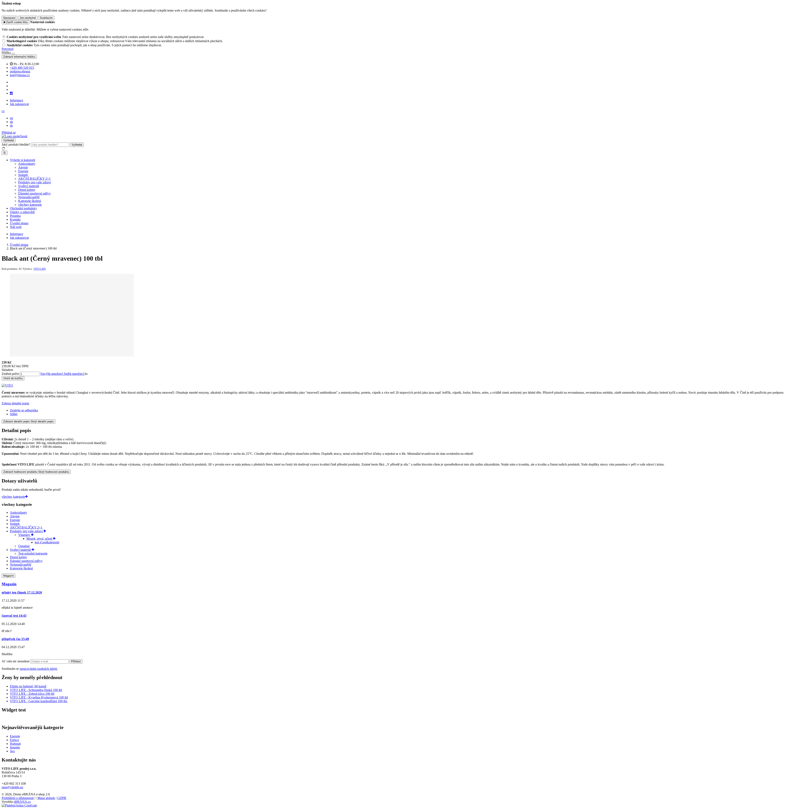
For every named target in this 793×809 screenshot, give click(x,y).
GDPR (61, 798)
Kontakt (15, 219)
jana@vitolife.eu (12, 787)
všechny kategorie (30, 204)
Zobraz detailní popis (15, 403)
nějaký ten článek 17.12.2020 (22, 592)
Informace (16, 100)
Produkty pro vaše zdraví (34, 182)
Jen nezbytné (28, 17)
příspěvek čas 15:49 (15, 639)
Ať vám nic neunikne (16, 661)
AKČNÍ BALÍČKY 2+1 (34, 178)
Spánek (23, 175)
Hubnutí (15, 743)
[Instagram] (11, 93)
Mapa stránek (46, 798)
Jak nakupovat (19, 104)
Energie (23, 171)
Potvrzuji (7, 49)
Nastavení (9, 17)
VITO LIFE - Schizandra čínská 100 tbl (36, 690)
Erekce (14, 740)
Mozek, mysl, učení (39, 538)
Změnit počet (10, 373)
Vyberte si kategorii (22, 160)
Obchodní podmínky (23, 208)
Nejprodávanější (28, 197)
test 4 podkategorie (47, 542)
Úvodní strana (19, 223)
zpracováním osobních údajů (38, 668)
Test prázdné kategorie (32, 553)
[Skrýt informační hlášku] (13, 53)
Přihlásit (76, 661)
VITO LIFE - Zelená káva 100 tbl (32, 693)
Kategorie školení (29, 201)
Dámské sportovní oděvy (34, 193)
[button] (3, 111)
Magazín (8, 575)
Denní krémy (26, 189)
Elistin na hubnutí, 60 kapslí (28, 686)
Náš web (15, 227)
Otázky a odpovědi (22, 212)
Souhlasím (46, 17)
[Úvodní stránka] (14, 136)
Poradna (15, 215)
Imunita (15, 747)
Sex (12, 751)
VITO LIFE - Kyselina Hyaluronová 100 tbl (39, 697)
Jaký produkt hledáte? (16, 144)
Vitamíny (24, 535)
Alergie (23, 167)
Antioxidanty (26, 163)
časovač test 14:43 (14, 615)
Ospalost (24, 546)
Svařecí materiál (28, 186)
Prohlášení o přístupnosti (18, 798)
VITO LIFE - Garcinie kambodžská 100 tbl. (39, 701)
